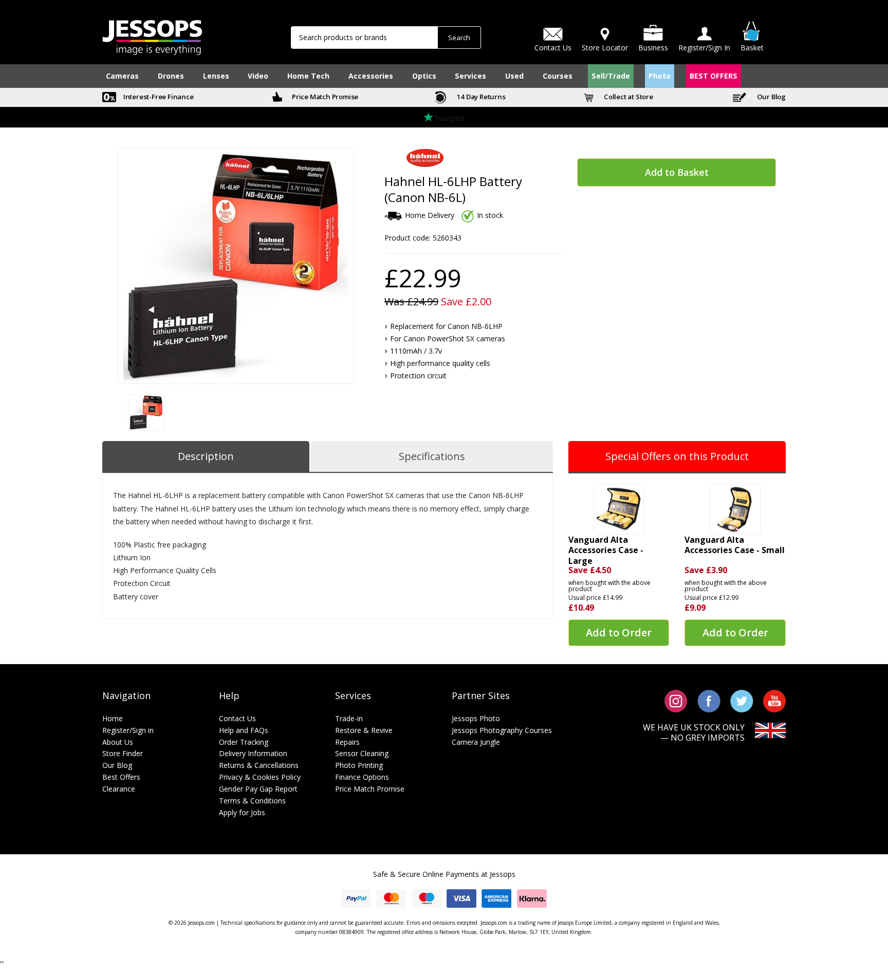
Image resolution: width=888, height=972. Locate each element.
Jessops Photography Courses (502, 730)
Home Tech (308, 76)
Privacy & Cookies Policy (260, 777)
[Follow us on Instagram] (676, 700)
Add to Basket (677, 172)
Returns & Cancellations (259, 765)
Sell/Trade (610, 76)
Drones (171, 76)
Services (470, 76)
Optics (424, 76)
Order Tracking (243, 742)
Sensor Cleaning (361, 753)
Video (258, 76)
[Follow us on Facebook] (708, 700)
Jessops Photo (476, 718)
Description (206, 456)
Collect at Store (627, 96)
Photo (660, 76)
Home (112, 718)
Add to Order (619, 632)
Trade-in (349, 718)
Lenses (216, 76)
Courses (557, 76)
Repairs (347, 742)
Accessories (370, 76)
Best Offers (121, 777)
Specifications (432, 456)
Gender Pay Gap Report (258, 789)
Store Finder (122, 753)
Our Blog (770, 96)
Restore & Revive (364, 730)
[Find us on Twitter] (741, 700)
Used (514, 76)
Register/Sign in (128, 730)
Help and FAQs (243, 730)
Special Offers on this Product (677, 456)
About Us (117, 742)
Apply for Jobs (242, 812)
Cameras (122, 76)
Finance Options (362, 777)
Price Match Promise (324, 96)
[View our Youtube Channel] (774, 700)
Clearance (118, 789)
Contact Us (237, 718)
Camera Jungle (476, 742)
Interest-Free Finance (158, 96)
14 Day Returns (480, 96)
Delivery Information (253, 753)
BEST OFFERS (713, 76)
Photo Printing (359, 765)
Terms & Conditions (252, 800)
